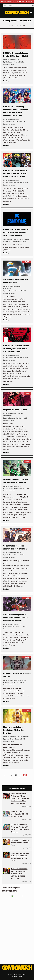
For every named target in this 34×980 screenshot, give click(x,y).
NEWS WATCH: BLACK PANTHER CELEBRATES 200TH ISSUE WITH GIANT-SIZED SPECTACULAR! (15, 174)
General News (7, 239)
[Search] (33, 5)
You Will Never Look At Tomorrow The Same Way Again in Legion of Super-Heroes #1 (20, 828)
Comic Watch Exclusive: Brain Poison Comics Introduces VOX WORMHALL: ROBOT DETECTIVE (19, 873)
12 (20, 775)
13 (25, 775)
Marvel (19, 486)
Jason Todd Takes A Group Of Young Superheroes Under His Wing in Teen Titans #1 (20, 856)
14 (30, 775)
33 (19, 778)
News (17, 60)
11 (16, 775)
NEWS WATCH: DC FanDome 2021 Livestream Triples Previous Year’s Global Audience (16, 232)
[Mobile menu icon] (31, 12)
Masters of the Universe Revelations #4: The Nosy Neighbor (13, 730)
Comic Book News (9, 60)
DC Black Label (21, 680)
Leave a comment (9, 64)
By (7, 62)
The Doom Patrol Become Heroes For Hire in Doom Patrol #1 (20, 842)
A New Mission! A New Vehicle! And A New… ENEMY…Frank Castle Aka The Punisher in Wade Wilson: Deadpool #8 (20, 798)
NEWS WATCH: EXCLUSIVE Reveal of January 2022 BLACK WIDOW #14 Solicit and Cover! (16, 349)
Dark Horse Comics (23, 737)
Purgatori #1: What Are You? (15, 410)
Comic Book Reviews (9, 286)
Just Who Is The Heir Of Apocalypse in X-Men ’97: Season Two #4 (19, 814)
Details (5, 81)
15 (11, 778)
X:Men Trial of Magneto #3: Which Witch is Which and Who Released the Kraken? (15, 618)
